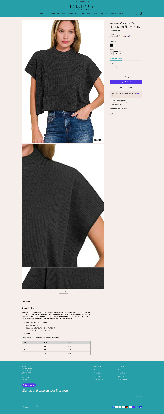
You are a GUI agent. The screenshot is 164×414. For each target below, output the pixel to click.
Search (96, 370)
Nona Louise (32, 406)
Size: (112, 50)
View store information (117, 104)
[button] (126, 36)
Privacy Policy (98, 373)
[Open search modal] (23, 13)
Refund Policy (97, 376)
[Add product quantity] (116, 67)
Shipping (112, 109)
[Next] (94, 1)
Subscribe (139, 397)
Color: (113, 41)
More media (63, 292)
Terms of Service (98, 379)
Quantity (112, 64)
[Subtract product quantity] (111, 67)
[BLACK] (111, 44)
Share (113, 114)
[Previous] (70, 1)
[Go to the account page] (137, 13)
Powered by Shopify (26, 407)
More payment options (126, 87)
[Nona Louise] (82, 7)
